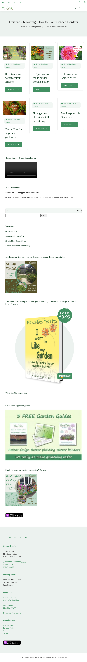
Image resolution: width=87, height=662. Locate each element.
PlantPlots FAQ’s (9, 608)
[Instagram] (8, 3)
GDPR (5, 631)
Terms (5, 633)
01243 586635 (8, 567)
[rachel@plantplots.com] (86, 2)
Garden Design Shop (11, 600)
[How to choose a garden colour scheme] (15, 52)
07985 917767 (8, 564)
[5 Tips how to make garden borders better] (43, 52)
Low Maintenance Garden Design (18, 246)
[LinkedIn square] (14, 3)
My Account (8, 605)
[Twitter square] (26, 3)
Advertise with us (10, 603)
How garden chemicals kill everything (41, 117)
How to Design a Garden (14, 236)
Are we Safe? (8, 625)
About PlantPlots (9, 597)
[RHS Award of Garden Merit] (71, 52)
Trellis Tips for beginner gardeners (13, 133)
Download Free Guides (12, 613)
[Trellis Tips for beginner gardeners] (15, 107)
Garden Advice (11, 231)
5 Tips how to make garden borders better (41, 77)
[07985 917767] (80, 2)
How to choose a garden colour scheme (14, 77)
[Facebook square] (3, 3)
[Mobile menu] (84, 8)
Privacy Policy (8, 628)
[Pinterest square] (20, 3)
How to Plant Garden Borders (13, 65)
